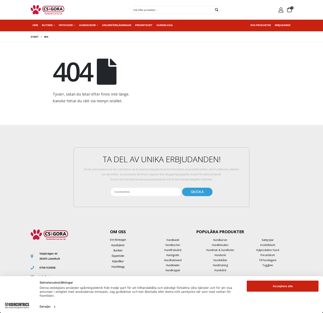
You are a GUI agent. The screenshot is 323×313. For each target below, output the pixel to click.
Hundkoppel (172, 270)
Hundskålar (220, 260)
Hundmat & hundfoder (220, 250)
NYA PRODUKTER (260, 25)
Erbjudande (282, 25)
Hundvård (220, 270)
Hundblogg (164, 25)
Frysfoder (66, 25)
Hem (35, 25)
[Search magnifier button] (216, 9)
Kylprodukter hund (267, 250)
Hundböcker (172, 245)
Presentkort (144, 25)
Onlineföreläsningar (116, 25)
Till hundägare (267, 260)
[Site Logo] (47, 10)
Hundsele (220, 255)
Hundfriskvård (172, 250)
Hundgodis (172, 255)
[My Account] (281, 9)
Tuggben (267, 265)
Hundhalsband (173, 260)
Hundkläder (173, 265)
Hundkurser (87, 25)
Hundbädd (172, 240)
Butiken (47, 25)
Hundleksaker (220, 245)
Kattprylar (268, 240)
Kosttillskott (267, 245)
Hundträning (220, 265)
